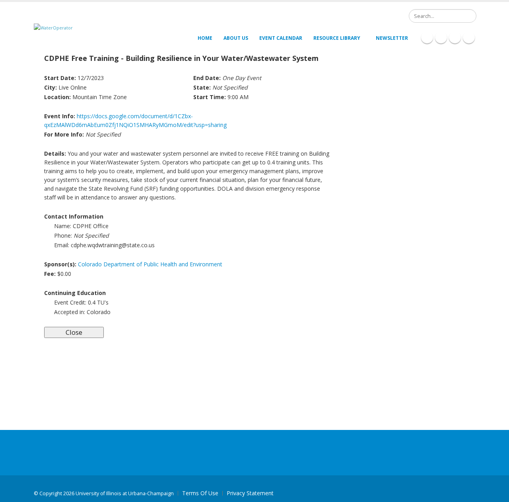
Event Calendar (280, 38)
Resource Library (336, 38)
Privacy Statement (250, 493)
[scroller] (495, 492)
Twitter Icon (455, 37)
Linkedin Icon (441, 37)
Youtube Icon (469, 37)
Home (205, 38)
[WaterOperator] (53, 27)
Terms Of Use (200, 493)
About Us (235, 38)
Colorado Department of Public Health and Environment (150, 264)
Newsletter (392, 38)
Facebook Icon (427, 37)
